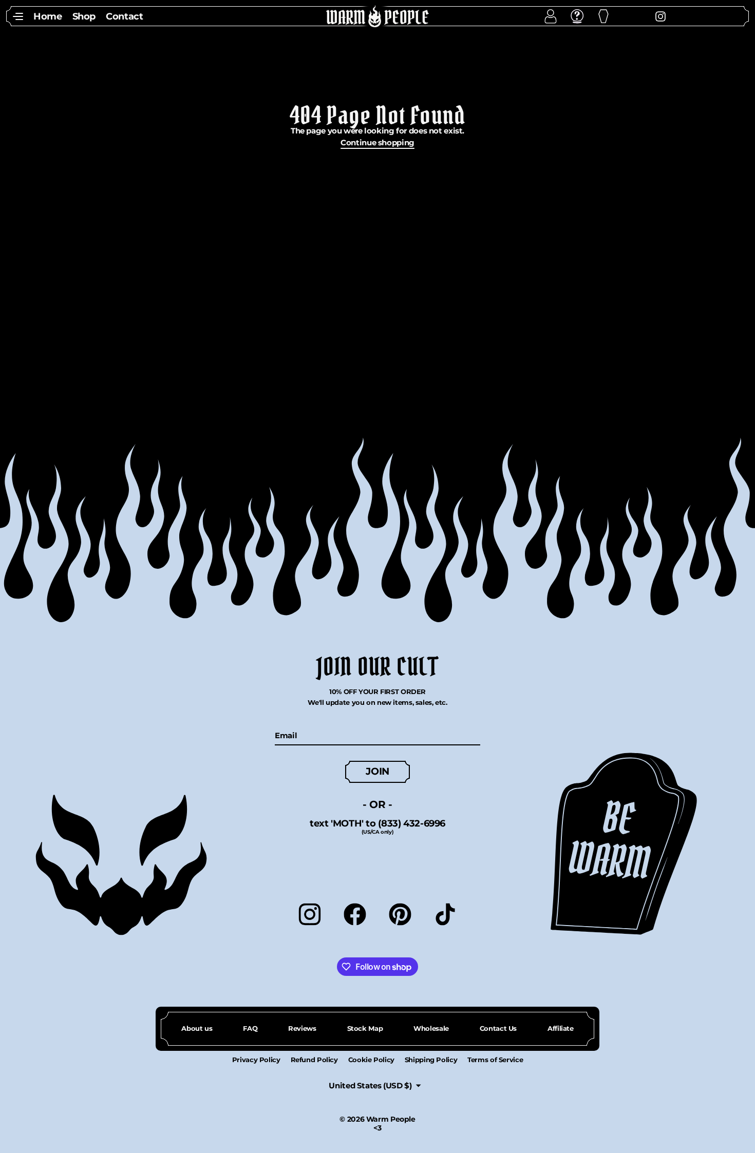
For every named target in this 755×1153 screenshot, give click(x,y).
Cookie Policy (371, 1059)
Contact (124, 16)
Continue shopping (377, 142)
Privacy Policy (256, 1059)
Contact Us (498, 1028)
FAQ (250, 1028)
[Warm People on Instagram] (643, 15)
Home (47, 16)
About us (196, 1028)
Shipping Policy (431, 1059)
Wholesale (431, 1028)
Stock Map (365, 1028)
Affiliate (561, 1028)
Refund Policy (314, 1059)
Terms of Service (495, 1059)
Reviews (302, 1028)
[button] (18, 16)
